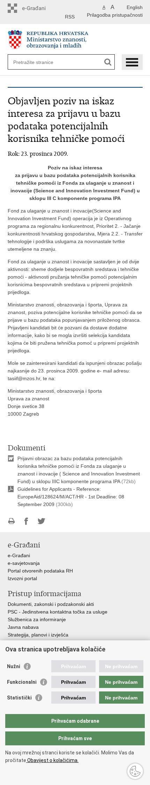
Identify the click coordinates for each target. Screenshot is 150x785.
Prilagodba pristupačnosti (115, 15)
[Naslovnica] (75, 39)
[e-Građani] (37, 8)
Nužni (13, 666)
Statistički (19, 697)
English (135, 7)
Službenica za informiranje (37, 619)
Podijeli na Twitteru (41, 521)
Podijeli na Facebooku (26, 521)
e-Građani (19, 555)
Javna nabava (23, 627)
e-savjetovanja (24, 563)
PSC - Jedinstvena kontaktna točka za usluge (57, 612)
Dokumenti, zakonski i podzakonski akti (51, 604)
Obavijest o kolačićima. (52, 760)
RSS (70, 16)
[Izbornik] (132, 62)
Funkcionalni (22, 682)
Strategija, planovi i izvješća (38, 635)
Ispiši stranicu (11, 521)
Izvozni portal (22, 578)
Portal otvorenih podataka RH (40, 571)
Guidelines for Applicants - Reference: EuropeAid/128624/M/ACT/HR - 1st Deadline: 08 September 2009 (70, 496)
